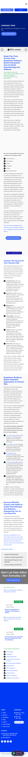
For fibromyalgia (10, 462)
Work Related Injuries (12, 670)
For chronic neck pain (12, 444)
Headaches (9, 654)
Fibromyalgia (9, 651)
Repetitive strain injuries (12, 678)
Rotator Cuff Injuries (11, 675)
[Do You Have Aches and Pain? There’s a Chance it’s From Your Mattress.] (14, 623)
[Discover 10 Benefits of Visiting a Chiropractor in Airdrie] (14, 596)
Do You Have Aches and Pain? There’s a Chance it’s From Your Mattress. (14, 638)
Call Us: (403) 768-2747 (14, 253)
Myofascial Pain (10, 673)
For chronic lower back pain (13, 435)
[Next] (26, 50)
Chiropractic (17, 28)
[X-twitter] (11, 741)
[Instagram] (5, 741)
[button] (26, 4)
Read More (18, 601)
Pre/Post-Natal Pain (11, 656)
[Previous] (2, 50)
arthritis (20, 462)
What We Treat (9, 28)
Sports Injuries (10, 665)
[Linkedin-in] (8, 741)
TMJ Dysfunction (10, 668)
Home (2, 28)
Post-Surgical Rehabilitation (13, 663)
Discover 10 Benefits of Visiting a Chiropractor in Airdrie (12, 611)
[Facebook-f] (2, 741)
